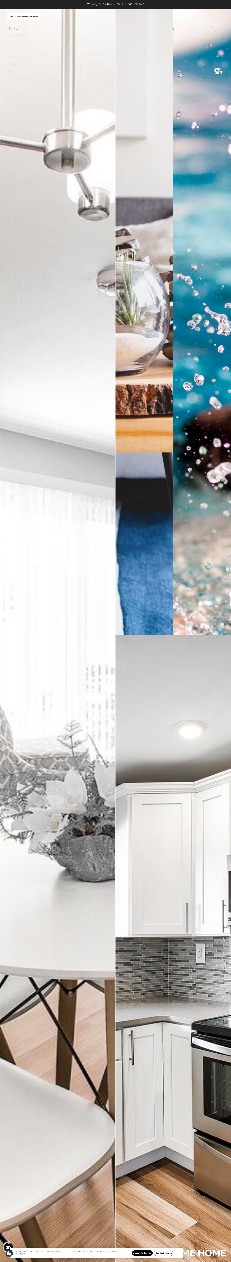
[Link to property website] (23, 16)
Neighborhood (21, 57)
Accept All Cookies (142, 1253)
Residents (17, 64)
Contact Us (18, 71)
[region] (96, 1253)
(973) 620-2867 (136, 4)
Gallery (15, 50)
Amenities (16, 35)
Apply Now (18, 79)
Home (12, 28)
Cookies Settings (163, 1253)
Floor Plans (19, 43)
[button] (9, 1253)
